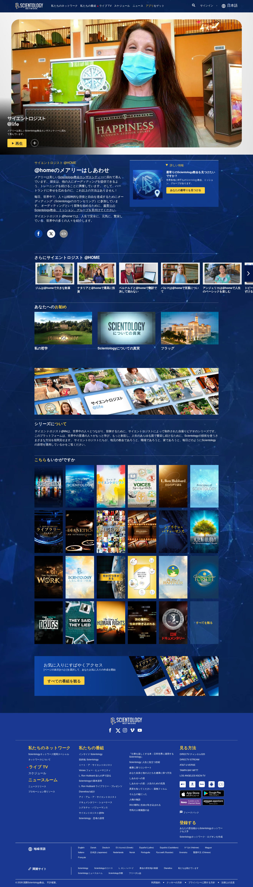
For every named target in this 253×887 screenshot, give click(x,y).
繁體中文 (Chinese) (202, 852)
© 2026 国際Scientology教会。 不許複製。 (36, 882)
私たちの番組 (88, 5)
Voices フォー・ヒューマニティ (95, 770)
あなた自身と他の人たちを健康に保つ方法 (150, 772)
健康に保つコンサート (140, 767)
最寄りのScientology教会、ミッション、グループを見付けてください (74, 207)
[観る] (204, 486)
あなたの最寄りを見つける (185, 190)
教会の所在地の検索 (149, 867)
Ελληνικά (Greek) (124, 847)
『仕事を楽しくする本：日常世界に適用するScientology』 (151, 755)
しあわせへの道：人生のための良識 (147, 783)
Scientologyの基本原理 (90, 780)
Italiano (81, 852)
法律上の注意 (228, 882)
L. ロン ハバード (126, 867)
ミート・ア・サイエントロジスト (95, 764)
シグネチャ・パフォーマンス (93, 807)
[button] (4, 273)
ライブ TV (105, 5)
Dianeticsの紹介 (87, 791)
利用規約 (155, 882)
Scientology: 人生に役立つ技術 (144, 762)
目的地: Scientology (89, 759)
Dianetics (168, 867)
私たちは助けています (188, 867)
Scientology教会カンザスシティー (80, 177)
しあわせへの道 (137, 778)
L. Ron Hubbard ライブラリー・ (100, 786)
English (81, 847)
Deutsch (106, 847)
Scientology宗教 (116, 872)
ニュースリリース (37, 786)
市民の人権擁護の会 (139, 809)
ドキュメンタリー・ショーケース (95, 802)
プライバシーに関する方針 (201, 882)
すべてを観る (204, 623)
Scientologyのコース (103, 867)
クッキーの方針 (174, 882)
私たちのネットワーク (64, 5)
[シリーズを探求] (48, 486)
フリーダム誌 (135, 872)
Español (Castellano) (169, 847)
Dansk (93, 847)
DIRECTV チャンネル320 (192, 754)
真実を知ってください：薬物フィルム (148, 788)
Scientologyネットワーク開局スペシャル (48, 754)
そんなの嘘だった (138, 794)
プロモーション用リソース (41, 791)
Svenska (183, 852)
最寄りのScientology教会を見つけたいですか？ (190, 174)
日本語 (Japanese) (98, 852)
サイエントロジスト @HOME (55, 162)
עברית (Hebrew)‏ (191, 847)
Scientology (83, 867)
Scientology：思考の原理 (91, 818)
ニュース (138, 5)
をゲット (155, 5)
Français (82, 857)
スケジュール (122, 5)
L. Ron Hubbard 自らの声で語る (95, 775)
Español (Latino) (146, 847)
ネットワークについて (39, 759)
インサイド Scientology (90, 754)
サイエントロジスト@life (91, 812)
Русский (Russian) (164, 852)
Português (145, 852)
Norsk (132, 852)
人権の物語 (134, 799)
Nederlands (118, 852)
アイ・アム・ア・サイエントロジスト (98, 796)
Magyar (208, 847)
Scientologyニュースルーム (90, 872)
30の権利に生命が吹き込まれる (145, 804)
